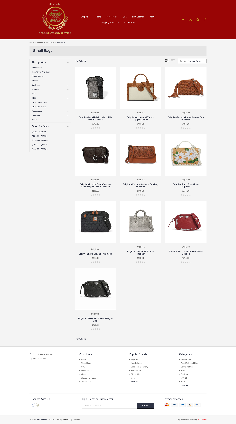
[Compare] (190, 21)
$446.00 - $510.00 (40, 149)
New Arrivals (37, 68)
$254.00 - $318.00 (40, 136)
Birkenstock (136, 370)
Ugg (133, 378)
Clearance (36, 115)
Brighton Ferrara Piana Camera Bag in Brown (186, 118)
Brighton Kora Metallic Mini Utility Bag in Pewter (95, 118)
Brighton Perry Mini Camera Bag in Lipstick (186, 252)
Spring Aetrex (38, 76)
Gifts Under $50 (39, 107)
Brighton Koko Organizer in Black (95, 254)
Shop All (84, 17)
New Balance (138, 17)
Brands (35, 81)
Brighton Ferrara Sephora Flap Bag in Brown (140, 185)
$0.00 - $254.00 (39, 132)
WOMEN (35, 89)
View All (134, 382)
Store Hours (111, 17)
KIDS (34, 98)
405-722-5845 (39, 359)
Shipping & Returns (110, 22)
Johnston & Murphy (139, 367)
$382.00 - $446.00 (40, 145)
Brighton (36, 85)
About (152, 17)
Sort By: (183, 61)
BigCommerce (64, 420)
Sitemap (76, 420)
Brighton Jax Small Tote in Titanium (140, 252)
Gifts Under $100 (39, 102)
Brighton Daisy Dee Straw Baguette (186, 185)
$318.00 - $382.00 (40, 140)
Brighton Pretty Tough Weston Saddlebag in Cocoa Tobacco (95, 185)
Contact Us (129, 22)
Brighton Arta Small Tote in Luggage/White (140, 118)
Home (98, 17)
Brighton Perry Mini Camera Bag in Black (95, 319)
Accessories (37, 111)
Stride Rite (135, 374)
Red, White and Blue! (41, 72)
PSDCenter (202, 420)
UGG (125, 17)
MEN (34, 94)
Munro (34, 120)
